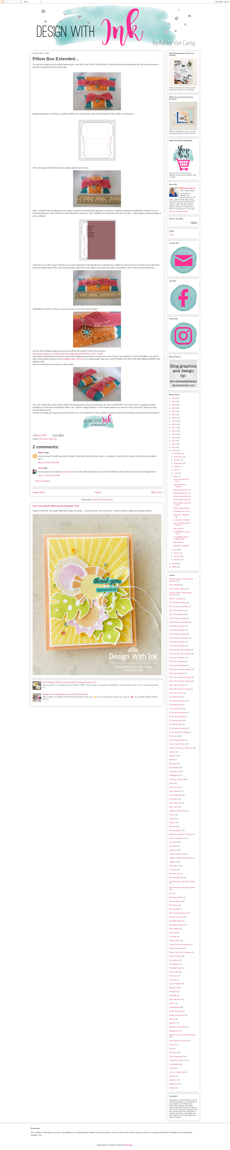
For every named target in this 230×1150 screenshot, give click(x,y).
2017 (174, 428)
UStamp (172, 1076)
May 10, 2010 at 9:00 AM (48, 463)
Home (98, 492)
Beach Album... (179, 542)
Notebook (172, 933)
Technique (173, 1052)
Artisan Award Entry (176, 740)
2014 (174, 438)
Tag (170, 1049)
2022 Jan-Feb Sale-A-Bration (180, 677)
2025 (174, 401)
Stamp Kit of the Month (178, 1027)
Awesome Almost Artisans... (179, 486)
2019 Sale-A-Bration (176, 642)
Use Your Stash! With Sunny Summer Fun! (56, 506)
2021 (174, 415)
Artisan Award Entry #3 (182, 493)
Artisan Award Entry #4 (182, 490)
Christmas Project (176, 779)
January (177, 559)
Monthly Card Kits (176, 917)
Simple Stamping (175, 1011)
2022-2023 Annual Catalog (179, 689)
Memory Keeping (175, 901)
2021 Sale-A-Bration (176, 673)
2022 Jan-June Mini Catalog (179, 681)
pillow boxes (67, 472)
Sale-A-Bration (174, 999)
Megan (41, 453)
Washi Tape (173, 1084)
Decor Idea (173, 807)
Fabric (171, 819)
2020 (174, 418)
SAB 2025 (173, 995)
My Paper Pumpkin (176, 925)
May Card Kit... (179, 528)
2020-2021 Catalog (176, 661)
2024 (174, 405)
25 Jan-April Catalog (177, 716)
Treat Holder (174, 1064)
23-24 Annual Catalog (177, 701)
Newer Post (39, 492)
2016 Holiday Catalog (177, 589)
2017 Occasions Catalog (178, 606)
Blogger (129, 1145)
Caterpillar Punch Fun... (182, 511)
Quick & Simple (175, 984)
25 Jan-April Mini (175, 720)
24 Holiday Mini (175, 705)
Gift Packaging (174, 830)
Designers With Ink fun (177, 811)
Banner (172, 752)
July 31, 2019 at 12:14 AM (49, 475)
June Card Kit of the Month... (180, 480)
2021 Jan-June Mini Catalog (179, 669)
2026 (174, 398)
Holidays (172, 862)
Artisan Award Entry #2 (182, 496)
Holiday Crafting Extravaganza (180, 858)
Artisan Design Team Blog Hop (180, 748)
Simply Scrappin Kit (176, 1015)
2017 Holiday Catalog (177, 602)
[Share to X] (58, 435)
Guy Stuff (172, 846)
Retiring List (173, 988)
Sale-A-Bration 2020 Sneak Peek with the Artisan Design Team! (69, 682)
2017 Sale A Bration (176, 610)
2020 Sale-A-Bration (176, 658)
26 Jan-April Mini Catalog (178, 732)
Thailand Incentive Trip (177, 1060)
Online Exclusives (175, 948)
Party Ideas (173, 960)
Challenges (173, 775)
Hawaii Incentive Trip (177, 854)
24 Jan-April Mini (175, 709)
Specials (172, 1023)
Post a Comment (43, 481)
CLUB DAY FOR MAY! (181, 520)
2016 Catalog (174, 585)
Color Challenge (175, 795)
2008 (174, 567)
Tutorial (172, 1068)
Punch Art (172, 980)
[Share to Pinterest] (62, 435)
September (178, 463)
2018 (174, 424)
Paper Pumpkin (175, 956)
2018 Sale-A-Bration (176, 626)
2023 (174, 408)
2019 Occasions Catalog (178, 638)
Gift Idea (172, 826)
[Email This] (53, 435)
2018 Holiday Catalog (177, 618)
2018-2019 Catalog (176, 630)
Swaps (171, 1045)
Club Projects (174, 791)
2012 (174, 444)
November (178, 457)
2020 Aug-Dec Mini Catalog (179, 650)
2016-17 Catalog (175, 599)
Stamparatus (174, 1031)
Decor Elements (175, 803)
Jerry (40, 468)
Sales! (171, 1003)
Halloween (173, 850)
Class (171, 783)
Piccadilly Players (175, 968)
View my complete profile (178, 211)
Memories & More (176, 897)
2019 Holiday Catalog (177, 634)
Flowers (172, 822)
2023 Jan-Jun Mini (176, 693)
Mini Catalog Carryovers (178, 913)
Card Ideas (173, 771)
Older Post (156, 492)
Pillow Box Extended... (181, 546)
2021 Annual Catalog (177, 665)
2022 (174, 411)
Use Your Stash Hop (176, 1072)
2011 (174, 447)
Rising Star (173, 991)
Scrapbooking (174, 1007)
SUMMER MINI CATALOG (73, 359)
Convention (173, 799)
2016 (174, 431)
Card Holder (173, 768)
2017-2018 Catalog (176, 614)
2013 (174, 441)
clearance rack (174, 787)
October (177, 460)
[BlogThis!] (56, 435)
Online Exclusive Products (179, 944)
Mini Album (173, 905)
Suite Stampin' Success (178, 1041)
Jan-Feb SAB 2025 (176, 877)
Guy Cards (173, 842)
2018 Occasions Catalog (178, 622)
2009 (174, 564)
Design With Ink (188, 188)
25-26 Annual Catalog (177, 728)
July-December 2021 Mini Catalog (182, 881)
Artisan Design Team (177, 744)
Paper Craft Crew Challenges (180, 952)
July (175, 470)
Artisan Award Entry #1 (182, 500)
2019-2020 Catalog (176, 646)
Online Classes (175, 940)
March (176, 553)
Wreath (172, 1088)
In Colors (172, 870)
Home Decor (174, 866)
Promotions (173, 976)
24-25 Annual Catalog (177, 713)
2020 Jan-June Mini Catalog (179, 654)
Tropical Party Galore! (181, 508)
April (176, 550)
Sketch (171, 1019)
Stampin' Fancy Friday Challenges (182, 1035)
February (177, 556)
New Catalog (174, 929)
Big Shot (53, 439)
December (178, 453)
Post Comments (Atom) (103, 500)
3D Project (43, 439)
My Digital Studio (175, 921)
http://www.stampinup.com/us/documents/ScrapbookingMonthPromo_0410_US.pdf (68, 354)
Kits (170, 893)
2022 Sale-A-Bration (176, 685)
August (177, 466)
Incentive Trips (174, 874)
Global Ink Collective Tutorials (180, 834)
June (176, 473)
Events (171, 815)
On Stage (172, 937)
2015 (174, 434)
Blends (171, 760)
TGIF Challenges (175, 1056)
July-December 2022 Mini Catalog (182, 887)
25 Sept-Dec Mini (175, 724)
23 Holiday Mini (175, 697)
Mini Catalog (174, 909)
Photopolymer (174, 964)
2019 (174, 421)
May (176, 476)
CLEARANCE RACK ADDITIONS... (180, 538)
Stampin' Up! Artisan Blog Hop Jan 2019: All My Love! (65, 694)
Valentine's (173, 1080)
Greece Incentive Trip (177, 838)
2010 (174, 451)
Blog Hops (173, 764)
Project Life (173, 972)
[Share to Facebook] (60, 435)
